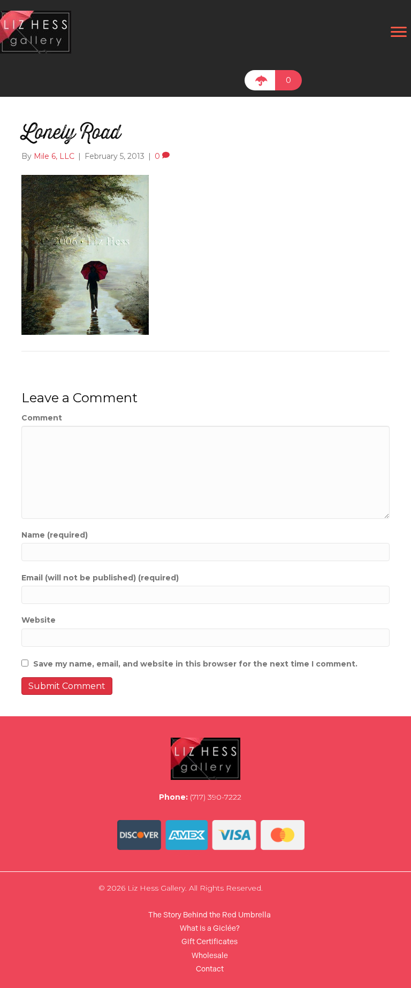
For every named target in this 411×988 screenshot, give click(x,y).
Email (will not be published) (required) (100, 578)
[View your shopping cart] (260, 80)
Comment (41, 418)
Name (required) (54, 535)
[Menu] (398, 32)
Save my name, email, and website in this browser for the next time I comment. (195, 664)
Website (38, 620)
